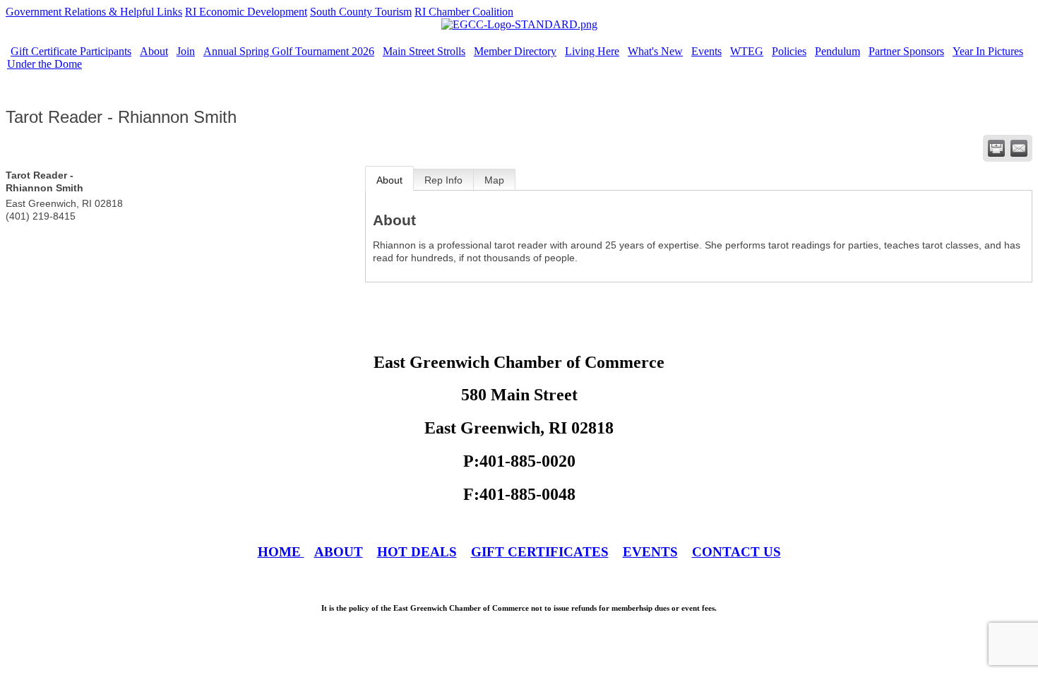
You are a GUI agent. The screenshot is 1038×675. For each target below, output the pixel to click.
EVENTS (650, 551)
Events (706, 51)
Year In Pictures (988, 51)
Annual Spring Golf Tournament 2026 (288, 51)
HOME (281, 551)
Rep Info (443, 180)
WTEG (746, 51)
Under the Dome (44, 64)
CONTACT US (736, 551)
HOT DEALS (417, 551)
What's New (655, 51)
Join (186, 51)
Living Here (592, 51)
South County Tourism (361, 12)
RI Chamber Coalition (463, 12)
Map (494, 180)
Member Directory (515, 51)
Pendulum (837, 51)
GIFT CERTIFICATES (540, 551)
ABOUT (338, 551)
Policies (789, 51)
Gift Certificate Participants (71, 51)
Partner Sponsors (906, 51)
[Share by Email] (1018, 148)
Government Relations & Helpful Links (94, 12)
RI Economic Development (246, 12)
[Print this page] (996, 148)
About (154, 51)
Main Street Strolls (424, 51)
